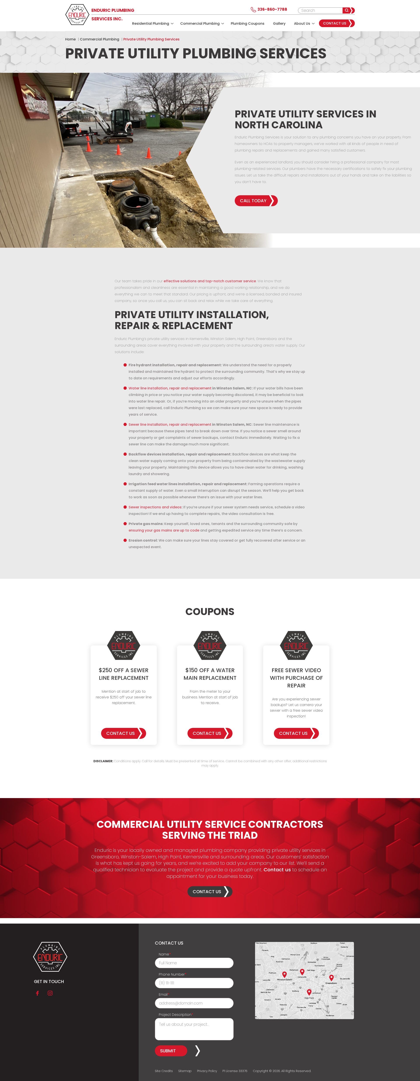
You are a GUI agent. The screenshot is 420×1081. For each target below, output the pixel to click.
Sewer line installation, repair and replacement (170, 424)
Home (70, 39)
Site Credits (164, 1071)
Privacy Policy (207, 1071)
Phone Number (173, 974)
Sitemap (185, 1071)
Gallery (279, 23)
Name (165, 954)
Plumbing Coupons (247, 23)
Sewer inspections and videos (155, 507)
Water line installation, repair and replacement (170, 388)
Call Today (253, 201)
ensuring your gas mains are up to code (164, 530)
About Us (302, 23)
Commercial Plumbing (200, 23)
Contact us (276, 869)
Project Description (176, 1014)
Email (164, 994)
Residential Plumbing (150, 23)
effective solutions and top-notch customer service (210, 281)
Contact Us (334, 23)
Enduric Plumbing (112, 14)
